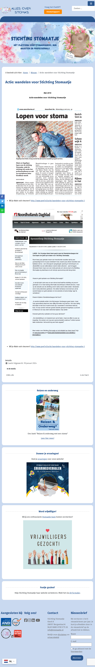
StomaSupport (53, 12)
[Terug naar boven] (91, 662)
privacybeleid (53, 637)
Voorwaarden (76, 651)
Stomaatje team (49, 517)
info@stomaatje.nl (55, 630)
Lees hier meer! (47, 438)
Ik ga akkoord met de (81, 650)
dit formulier (74, 593)
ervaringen (42, 459)
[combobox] (83, 8)
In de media (11, 369)
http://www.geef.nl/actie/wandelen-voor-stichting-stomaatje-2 (58, 201)
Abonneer (77, 658)
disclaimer (62, 635)
